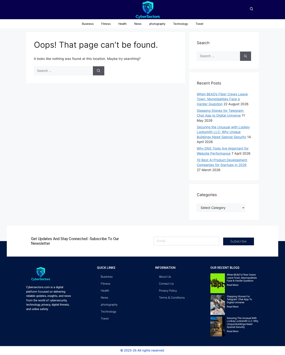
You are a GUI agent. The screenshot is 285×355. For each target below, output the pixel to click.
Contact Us (166, 283)
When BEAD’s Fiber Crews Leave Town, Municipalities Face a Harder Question (222, 99)
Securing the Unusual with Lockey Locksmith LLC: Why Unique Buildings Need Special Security (223, 132)
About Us (165, 276)
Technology (180, 24)
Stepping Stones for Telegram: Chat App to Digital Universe (239, 299)
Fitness (106, 24)
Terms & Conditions (172, 297)
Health (122, 24)
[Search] (98, 71)
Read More (232, 285)
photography (157, 24)
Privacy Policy (168, 290)
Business (88, 24)
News (138, 24)
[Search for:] (63, 71)
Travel (199, 24)
